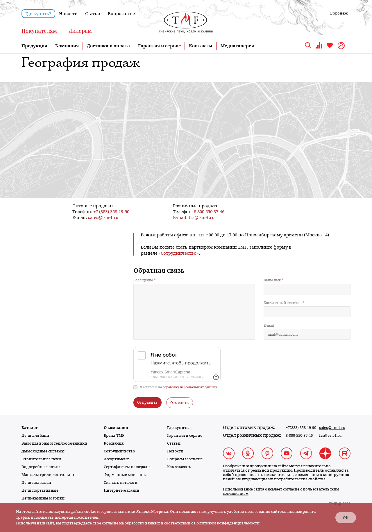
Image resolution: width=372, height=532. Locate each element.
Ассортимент (116, 459)
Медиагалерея (237, 45)
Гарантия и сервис (159, 45)
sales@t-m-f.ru (103, 217)
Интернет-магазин (121, 490)
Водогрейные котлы (41, 467)
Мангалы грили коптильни (48, 474)
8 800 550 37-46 (209, 211)
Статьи (92, 13)
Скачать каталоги (120, 482)
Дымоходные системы (43, 451)
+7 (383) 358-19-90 (111, 211)
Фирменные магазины (125, 474)
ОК (345, 517)
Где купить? (38, 13)
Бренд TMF (114, 435)
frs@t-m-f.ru (202, 217)
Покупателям (39, 31)
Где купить (178, 427)
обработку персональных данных (190, 387)
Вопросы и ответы (185, 459)
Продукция (34, 45)
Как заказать (179, 467)
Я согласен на (178, 387)
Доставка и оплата (108, 45)
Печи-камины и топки (43, 498)
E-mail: (181, 217)
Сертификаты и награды (127, 467)
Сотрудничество (119, 451)
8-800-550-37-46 (299, 435)
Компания (67, 45)
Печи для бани (35, 435)
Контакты (200, 45)
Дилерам (80, 31)
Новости (68, 13)
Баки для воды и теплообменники (54, 443)
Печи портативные (40, 490)
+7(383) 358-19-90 (301, 427)
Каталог (30, 427)
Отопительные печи (41, 459)
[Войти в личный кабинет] (342, 45)
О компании (116, 427)
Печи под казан (36, 482)
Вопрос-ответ (122, 13)
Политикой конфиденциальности (227, 523)
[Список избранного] (329, 47)
